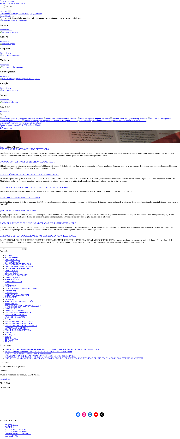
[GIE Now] (9, 102)
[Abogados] (7, 44)
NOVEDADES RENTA (14, 310)
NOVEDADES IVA (13, 308)
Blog (32, 14)
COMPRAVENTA (12, 260)
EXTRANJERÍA (11, 273)
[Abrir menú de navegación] (13, 16)
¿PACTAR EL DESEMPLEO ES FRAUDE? (18, 210)
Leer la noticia (5, 160)
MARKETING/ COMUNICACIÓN (19, 301)
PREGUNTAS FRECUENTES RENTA (21, 326)
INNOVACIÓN (11, 293)
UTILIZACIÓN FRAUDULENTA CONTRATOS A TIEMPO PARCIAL (29, 174)
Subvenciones (23, 14)
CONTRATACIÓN (12, 262)
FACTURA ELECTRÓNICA (17, 275)
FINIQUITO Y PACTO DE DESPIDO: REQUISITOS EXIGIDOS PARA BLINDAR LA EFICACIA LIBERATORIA (52, 349)
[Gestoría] (9, 32)
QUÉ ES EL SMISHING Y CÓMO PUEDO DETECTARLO (24, 149)
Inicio (2, 147)
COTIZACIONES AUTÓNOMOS (19, 266)
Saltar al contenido (7, 1)
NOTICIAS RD (11, 304)
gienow (8, 284)
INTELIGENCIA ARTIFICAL (17, 295)
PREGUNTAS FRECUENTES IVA (19, 323)
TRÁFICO (9, 341)
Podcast (8, 319)
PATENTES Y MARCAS (15, 317)
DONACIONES (11, 271)
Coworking (13, 14)
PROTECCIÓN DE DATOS (16, 328)
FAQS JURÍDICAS (13, 279)
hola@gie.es (5, 379)
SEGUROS (9, 332)
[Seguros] (9, 90)
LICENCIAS (10, 299)
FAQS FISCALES (12, 277)
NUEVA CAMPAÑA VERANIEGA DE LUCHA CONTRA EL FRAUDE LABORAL (35, 187)
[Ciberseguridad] (11, 67)
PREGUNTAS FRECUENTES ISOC (20, 321)
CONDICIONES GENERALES (18, 434)
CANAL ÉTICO (11, 436)
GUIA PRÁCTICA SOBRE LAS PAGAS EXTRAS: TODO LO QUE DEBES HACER (40, 356)
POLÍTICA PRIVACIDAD (15, 429)
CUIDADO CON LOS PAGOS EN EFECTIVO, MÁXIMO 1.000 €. (27, 162)
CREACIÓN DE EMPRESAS (17, 268)
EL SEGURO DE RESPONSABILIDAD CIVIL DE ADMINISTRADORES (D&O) (38, 352)
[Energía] (20, 79)
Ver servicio (6, 30)
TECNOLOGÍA (11, 339)
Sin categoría (10, 334)
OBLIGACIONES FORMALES (18, 312)
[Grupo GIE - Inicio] (8, 9)
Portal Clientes (6, 16)
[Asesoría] (13, 20)
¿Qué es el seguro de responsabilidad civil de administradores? (29, 354)
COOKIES (9, 427)
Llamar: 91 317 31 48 (21, 125)
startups (8, 337)
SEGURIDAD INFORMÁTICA (18, 330)
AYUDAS (9, 255)
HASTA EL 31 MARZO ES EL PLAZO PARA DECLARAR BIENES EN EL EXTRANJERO (38, 223)
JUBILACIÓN (11, 297)
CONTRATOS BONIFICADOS (18, 264)
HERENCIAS (10, 286)
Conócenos (4, 14)
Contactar (38, 14)
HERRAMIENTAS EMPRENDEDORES (21, 288)
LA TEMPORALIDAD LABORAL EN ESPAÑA (20, 198)
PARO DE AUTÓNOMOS (16, 315)
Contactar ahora (6, 125)
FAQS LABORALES (13, 282)
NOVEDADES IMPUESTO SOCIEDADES (23, 306)
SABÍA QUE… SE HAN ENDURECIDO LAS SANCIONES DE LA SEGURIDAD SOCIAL (38, 236)
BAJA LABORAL (12, 257)
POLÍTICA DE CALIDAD (16, 431)
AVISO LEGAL (11, 425)
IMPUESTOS (10, 290)
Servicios (4, 11)
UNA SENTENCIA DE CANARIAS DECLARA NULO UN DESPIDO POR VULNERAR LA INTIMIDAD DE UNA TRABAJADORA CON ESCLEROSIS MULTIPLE (74, 358)
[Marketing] (10, 55)
